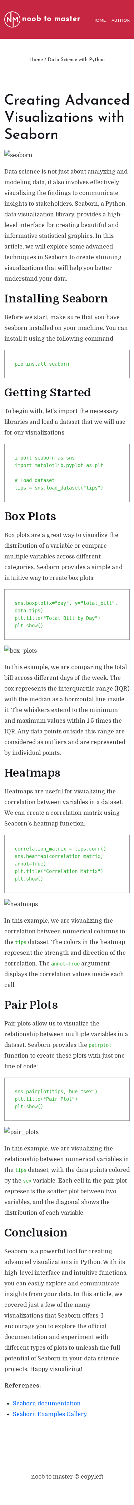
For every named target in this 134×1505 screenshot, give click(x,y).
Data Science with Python (76, 59)
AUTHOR (120, 21)
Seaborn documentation (47, 1403)
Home (36, 59)
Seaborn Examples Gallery (50, 1414)
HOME (99, 21)
